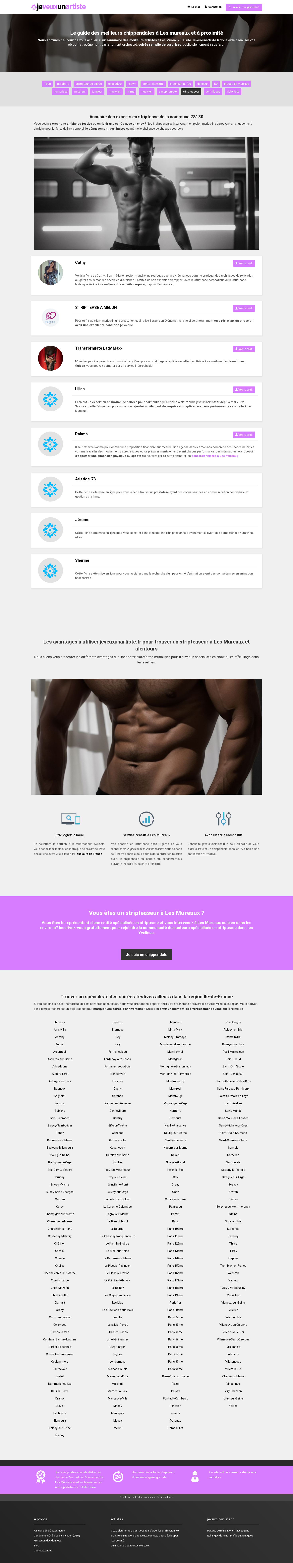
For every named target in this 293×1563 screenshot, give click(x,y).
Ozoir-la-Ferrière (175, 1199)
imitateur (80, 91)
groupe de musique (236, 84)
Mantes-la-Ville (117, 1398)
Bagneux (59, 1088)
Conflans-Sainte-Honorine (59, 1339)
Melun (118, 1428)
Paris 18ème (175, 1287)
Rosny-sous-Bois (233, 1044)
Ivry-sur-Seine (118, 1177)
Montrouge (175, 1096)
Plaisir (175, 1383)
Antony (59, 1037)
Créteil (60, 1376)
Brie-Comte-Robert (60, 1169)
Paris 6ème (175, 1346)
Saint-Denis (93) (233, 1073)
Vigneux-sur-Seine (233, 1302)
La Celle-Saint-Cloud (118, 1199)
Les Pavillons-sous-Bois (117, 1310)
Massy (117, 1405)
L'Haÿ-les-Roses (118, 1332)
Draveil (60, 1405)
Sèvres (233, 1199)
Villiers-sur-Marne (233, 1376)
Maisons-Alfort (117, 1369)
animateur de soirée (89, 84)
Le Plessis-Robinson (118, 1265)
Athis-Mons (59, 1066)
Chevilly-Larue (60, 1280)
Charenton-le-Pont (60, 1228)
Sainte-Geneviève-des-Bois (233, 1081)
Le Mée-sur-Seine (117, 1251)
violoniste (233, 91)
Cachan (60, 1199)
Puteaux (175, 1420)
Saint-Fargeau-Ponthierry (233, 1088)
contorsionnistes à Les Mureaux (215, 456)
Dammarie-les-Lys (60, 1383)
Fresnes (117, 1081)
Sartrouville (233, 1162)
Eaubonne (59, 1413)
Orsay (175, 1184)
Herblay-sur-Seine (117, 1155)
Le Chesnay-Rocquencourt (118, 1236)
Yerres (233, 1405)
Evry (117, 1037)
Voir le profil (245, 263)
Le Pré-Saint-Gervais (117, 1280)
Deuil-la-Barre (60, 1391)
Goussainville (117, 1140)
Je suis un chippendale (146, 954)
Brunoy (59, 1177)
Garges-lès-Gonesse (117, 1103)
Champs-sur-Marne (59, 1221)
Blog (36, 1545)
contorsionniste (153, 84)
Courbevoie (60, 1369)
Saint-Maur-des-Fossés (233, 1118)
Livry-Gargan (118, 1346)
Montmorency (175, 1081)
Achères (59, 1022)
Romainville (233, 1037)
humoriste (60, 91)
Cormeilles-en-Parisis (60, 1354)
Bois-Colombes (60, 1118)
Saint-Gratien (233, 1103)
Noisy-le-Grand (175, 1162)
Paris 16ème (175, 1273)
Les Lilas (117, 1302)
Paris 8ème (175, 1361)
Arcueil (59, 1044)
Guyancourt (117, 1147)
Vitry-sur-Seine (233, 1398)
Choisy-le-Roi (59, 1295)
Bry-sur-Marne (60, 1184)
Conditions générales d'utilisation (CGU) (57, 1535)
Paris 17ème (175, 1280)
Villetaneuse (233, 1361)
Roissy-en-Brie (233, 1029)
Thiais (233, 1243)
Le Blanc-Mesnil (118, 1221)
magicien (115, 91)
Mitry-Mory (175, 1029)
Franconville (117, 1073)
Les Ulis (118, 1317)
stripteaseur (191, 91)
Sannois (233, 1147)
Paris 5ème (175, 1339)
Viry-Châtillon (233, 1391)
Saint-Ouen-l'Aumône (233, 1132)
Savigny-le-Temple (233, 1169)
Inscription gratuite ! (245, 7)
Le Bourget (118, 1228)
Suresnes (233, 1228)
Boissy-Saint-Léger (60, 1125)
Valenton (233, 1273)
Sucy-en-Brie (233, 1221)
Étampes (118, 1029)
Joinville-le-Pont (117, 1184)
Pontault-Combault (175, 1398)
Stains (233, 1214)
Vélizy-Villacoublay (233, 1287)
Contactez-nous (43, 1550)
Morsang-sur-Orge (175, 1103)
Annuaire (39, 1530)
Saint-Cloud (233, 1059)
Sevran (233, 1191)
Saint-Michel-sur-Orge (233, 1125)
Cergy (60, 1206)
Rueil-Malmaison (233, 1051)
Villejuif (233, 1310)
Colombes (59, 1324)
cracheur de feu (180, 84)
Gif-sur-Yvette (117, 1125)
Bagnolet (60, 1096)
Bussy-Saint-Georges (60, 1191)
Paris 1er (175, 1302)
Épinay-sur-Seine (60, 1428)
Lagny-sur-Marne (118, 1214)
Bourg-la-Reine (59, 1155)
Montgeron (175, 1059)
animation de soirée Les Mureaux (130, 1545)
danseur (202, 84)
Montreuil (175, 1088)
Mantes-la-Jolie (118, 1391)
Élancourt (60, 1420)
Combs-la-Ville (60, 1332)
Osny (175, 1191)
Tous (47, 84)
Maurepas (117, 1413)
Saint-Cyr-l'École (233, 1066)
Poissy (175, 1391)
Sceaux (233, 1184)
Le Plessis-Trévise (117, 1273)
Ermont (117, 1022)
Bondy (60, 1132)
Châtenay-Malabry (60, 1236)
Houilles (118, 1162)
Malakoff (117, 1383)
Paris (175, 1221)
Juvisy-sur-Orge (117, 1191)
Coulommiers (59, 1361)
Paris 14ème (175, 1258)
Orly (175, 1177)
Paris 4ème (175, 1332)
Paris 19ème (175, 1295)
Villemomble (233, 1317)
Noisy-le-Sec (175, 1169)
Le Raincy (118, 1287)
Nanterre (175, 1110)
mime (130, 91)
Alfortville (60, 1029)
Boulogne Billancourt (60, 1147)
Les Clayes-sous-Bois (118, 1295)
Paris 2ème (175, 1317)
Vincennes (233, 1383)
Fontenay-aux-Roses (117, 1059)
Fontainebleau (118, 1051)
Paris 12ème (175, 1243)
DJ (216, 84)
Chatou (60, 1251)
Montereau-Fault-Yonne (175, 1044)
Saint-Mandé (233, 1110)
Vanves (233, 1280)
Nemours (175, 1118)
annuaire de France (89, 853)
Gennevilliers (118, 1110)
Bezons (60, 1103)
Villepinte (233, 1354)
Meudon (175, 1022)
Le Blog (195, 6)
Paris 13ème (175, 1251)
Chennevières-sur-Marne (60, 1273)
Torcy (233, 1251)
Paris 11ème (175, 1236)
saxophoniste (168, 91)
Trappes (233, 1258)
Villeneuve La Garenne (233, 1324)
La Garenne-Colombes (117, 1206)
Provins (175, 1413)
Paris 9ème (175, 1369)
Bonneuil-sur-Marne (60, 1140)
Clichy (60, 1310)
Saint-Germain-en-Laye (233, 1096)
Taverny (233, 1236)
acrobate (63, 84)
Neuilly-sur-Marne (175, 1132)
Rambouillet (175, 1428)
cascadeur (115, 84)
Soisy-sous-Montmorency (233, 1206)
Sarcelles (233, 1155)
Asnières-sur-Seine (59, 1059)
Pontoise (175, 1405)
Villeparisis (233, 1346)
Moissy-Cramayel (175, 1037)
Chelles (60, 1265)
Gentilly (117, 1118)
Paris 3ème (175, 1324)
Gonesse (117, 1132)
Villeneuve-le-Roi (233, 1332)
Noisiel (175, 1155)
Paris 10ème (175, 1228)
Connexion (214, 6)
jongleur (97, 91)
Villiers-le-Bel (233, 1369)
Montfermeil (175, 1051)
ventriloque (213, 91)
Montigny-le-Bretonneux (175, 1066)
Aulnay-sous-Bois (60, 1081)
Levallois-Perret (118, 1324)
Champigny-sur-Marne (59, 1214)
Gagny (118, 1088)
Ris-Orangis (233, 1022)
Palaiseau (175, 1206)
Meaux (117, 1420)
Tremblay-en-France (233, 1265)
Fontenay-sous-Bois (118, 1066)
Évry (117, 1044)
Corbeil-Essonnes (60, 1346)
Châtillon (59, 1243)
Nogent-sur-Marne (175, 1147)
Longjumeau (118, 1361)
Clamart (60, 1302)
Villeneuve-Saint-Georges (233, 1339)
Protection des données (47, 1540)
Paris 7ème (175, 1354)
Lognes (117, 1354)
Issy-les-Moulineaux (117, 1169)
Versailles (233, 1295)
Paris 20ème (175, 1310)
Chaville (60, 1258)
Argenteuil (59, 1051)
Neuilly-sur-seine (175, 1140)
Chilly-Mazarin (60, 1287)
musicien (146, 91)
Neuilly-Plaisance (175, 1125)
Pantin (175, 1214)
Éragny (59, 1435)
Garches (117, 1096)
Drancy (59, 1398)
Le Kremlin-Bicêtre (117, 1243)
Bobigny (60, 1110)
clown (132, 84)
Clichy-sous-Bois (60, 1317)
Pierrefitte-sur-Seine (175, 1376)
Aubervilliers (60, 1073)
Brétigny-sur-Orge (59, 1162)
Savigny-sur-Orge (233, 1177)
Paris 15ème (175, 1265)
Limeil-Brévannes (118, 1339)
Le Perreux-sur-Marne (118, 1258)
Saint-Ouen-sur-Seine (233, 1140)
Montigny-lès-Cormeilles (175, 1073)
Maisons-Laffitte (117, 1376)
